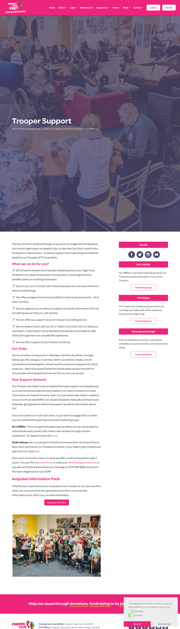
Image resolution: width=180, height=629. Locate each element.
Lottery (153, 7)
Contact (137, 7)
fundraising (99, 603)
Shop (125, 7)
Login (72, 7)
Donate (169, 7)
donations (79, 603)
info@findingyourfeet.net (81, 462)
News (115, 7)
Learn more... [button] (164, 606)
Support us (102, 7)
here (55, 435)
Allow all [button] (137, 624)
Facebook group (143, 287)
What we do (86, 7)
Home (52, 7)
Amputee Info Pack (56, 502)
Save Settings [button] (164, 624)
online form (45, 462)
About (61, 7)
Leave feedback (143, 354)
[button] (130, 611)
